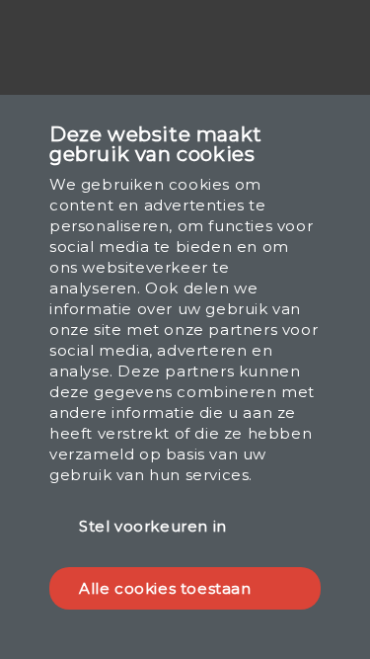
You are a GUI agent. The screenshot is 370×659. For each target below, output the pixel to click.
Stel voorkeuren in (153, 526)
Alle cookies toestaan (165, 588)
